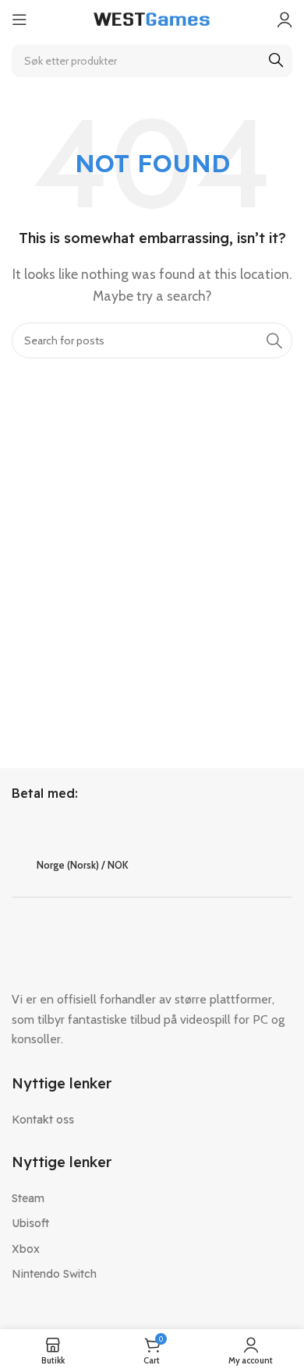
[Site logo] (152, 18)
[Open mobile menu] (19, 19)
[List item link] (152, 1119)
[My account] (284, 19)
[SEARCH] (276, 60)
